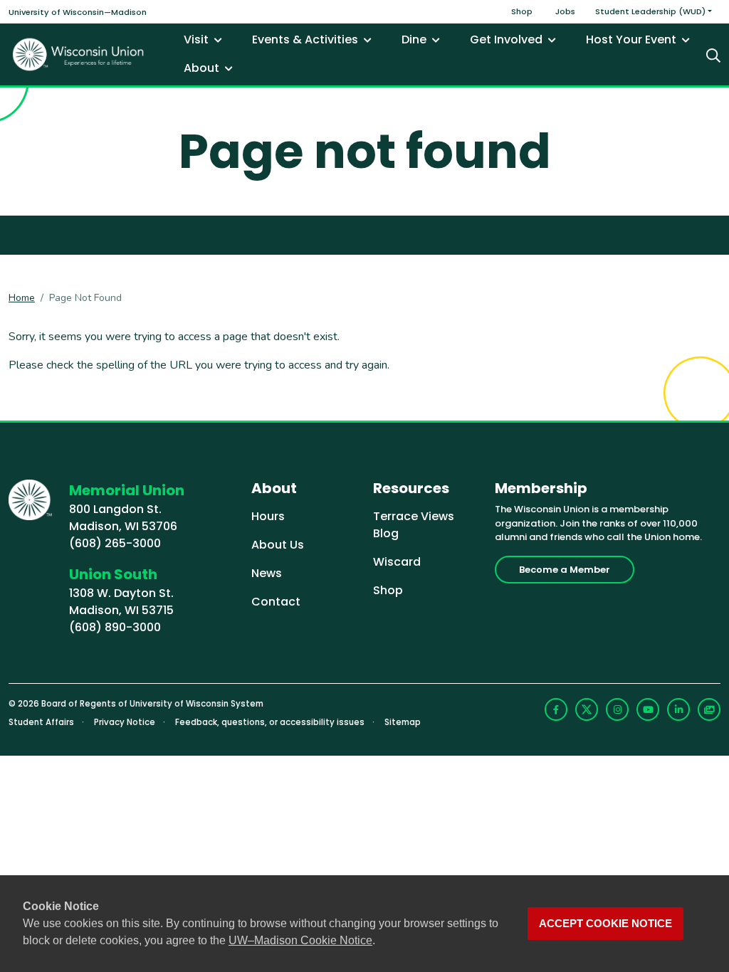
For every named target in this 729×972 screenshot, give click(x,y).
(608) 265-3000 (115, 543)
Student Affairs (41, 722)
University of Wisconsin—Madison (78, 12)
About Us (277, 545)
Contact (275, 601)
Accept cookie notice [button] (605, 923)
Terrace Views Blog (413, 525)
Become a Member (564, 569)
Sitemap (402, 722)
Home (22, 298)
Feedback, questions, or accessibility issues (269, 722)
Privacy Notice (124, 722)
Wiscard (397, 562)
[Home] (78, 54)
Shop (522, 11)
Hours (268, 516)
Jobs (565, 11)
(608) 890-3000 (115, 627)
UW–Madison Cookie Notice (300, 940)
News (266, 573)
